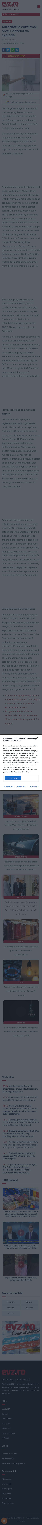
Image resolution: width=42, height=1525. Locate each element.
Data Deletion (8, 786)
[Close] (38, 739)
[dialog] (21, 762)
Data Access (21, 786)
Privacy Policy (34, 786)
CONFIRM (13, 778)
